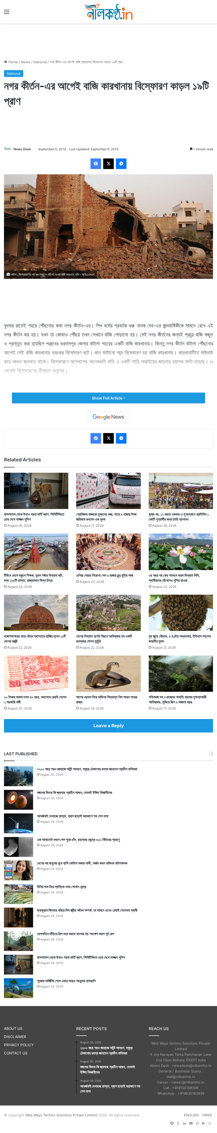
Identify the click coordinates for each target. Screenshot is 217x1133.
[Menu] (6, 14)
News (25, 62)
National (40, 62)
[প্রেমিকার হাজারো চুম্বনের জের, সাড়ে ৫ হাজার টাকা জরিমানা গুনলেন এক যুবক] (108, 491)
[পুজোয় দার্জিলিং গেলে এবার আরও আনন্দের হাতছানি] (18, 988)
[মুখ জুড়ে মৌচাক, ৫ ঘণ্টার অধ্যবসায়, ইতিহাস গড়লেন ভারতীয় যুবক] (181, 613)
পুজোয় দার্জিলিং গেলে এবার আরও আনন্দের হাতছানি (66, 981)
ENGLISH (191, 1115)
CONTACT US (16, 1053)
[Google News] (108, 417)
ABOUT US (13, 1028)
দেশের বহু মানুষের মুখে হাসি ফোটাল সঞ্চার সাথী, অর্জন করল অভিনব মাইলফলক (82, 863)
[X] (108, 163)
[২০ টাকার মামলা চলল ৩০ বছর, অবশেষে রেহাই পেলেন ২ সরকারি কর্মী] (36, 674)
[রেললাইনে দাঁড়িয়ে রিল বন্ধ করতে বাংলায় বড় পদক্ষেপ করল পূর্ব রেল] (18, 941)
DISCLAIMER (15, 1037)
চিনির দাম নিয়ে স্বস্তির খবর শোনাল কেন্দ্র (61, 886)
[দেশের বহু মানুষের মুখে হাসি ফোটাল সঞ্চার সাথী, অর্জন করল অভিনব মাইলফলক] (18, 870)
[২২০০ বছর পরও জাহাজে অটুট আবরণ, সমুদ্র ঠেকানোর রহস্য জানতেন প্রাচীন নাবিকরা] (18, 776)
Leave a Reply (108, 725)
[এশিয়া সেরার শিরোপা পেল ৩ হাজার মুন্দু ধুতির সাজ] (108, 552)
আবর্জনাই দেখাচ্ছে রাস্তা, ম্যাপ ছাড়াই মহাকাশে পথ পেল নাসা (72, 816)
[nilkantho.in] (108, 12)
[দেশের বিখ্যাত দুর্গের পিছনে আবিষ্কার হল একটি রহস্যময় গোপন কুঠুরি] (108, 613)
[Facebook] (96, 163)
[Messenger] (121, 163)
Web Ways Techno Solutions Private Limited (61, 1115)
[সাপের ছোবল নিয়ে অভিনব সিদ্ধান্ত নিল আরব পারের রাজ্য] (108, 674)
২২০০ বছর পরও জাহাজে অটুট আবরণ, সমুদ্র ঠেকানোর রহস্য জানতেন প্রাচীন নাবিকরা (87, 769)
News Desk (22, 149)
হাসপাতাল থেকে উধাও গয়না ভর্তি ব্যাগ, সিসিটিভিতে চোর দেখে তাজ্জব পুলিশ (81, 957)
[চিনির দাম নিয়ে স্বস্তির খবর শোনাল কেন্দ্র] (18, 894)
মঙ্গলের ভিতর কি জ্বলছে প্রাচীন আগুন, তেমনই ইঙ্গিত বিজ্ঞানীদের (74, 792)
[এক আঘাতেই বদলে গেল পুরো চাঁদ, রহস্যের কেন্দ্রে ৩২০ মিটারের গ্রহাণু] (18, 847)
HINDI (207, 1115)
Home (12, 62)
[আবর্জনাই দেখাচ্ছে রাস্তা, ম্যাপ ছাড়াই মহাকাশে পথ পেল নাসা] (18, 823)
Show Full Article (107, 398)
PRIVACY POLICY (19, 1045)
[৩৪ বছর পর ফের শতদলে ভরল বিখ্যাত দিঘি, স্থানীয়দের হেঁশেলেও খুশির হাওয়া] (181, 552)
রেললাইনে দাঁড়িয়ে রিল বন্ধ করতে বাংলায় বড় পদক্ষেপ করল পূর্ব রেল (75, 933)
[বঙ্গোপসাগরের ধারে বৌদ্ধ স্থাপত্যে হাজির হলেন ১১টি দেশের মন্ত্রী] (36, 613)
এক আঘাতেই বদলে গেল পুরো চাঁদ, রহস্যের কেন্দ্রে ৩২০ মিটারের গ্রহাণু (78, 839)
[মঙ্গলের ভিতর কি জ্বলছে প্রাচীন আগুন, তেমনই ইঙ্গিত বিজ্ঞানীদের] (18, 800)
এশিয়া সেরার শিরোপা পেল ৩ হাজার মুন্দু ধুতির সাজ (104, 575)
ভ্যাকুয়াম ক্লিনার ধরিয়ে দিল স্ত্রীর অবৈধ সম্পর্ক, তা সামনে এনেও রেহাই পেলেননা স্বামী (87, 910)
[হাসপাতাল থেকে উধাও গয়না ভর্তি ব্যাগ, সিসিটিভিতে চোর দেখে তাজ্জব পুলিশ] (36, 491)
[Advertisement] (108, 40)
